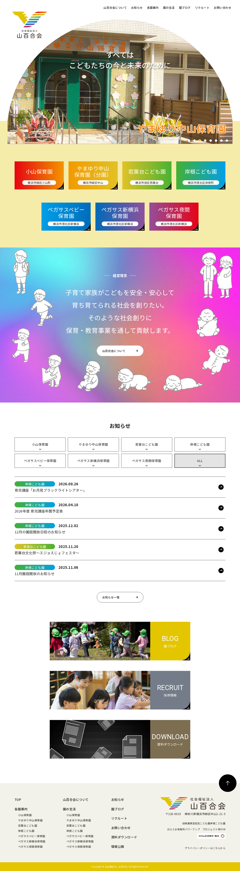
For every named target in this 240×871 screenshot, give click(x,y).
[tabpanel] (120, 80)
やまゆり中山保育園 (30, 820)
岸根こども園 (26, 831)
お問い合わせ (222, 7)
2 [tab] (194, 141)
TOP (18, 799)
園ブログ (185, 7)
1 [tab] (189, 141)
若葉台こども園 (27, 825)
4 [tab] (205, 141)
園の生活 (169, 7)
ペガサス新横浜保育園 (31, 841)
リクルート (202, 7)
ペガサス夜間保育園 (30, 846)
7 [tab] (221, 141)
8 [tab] (227, 141)
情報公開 (117, 846)
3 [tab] (200, 141)
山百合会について (115, 7)
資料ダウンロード (124, 837)
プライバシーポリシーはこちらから (205, 848)
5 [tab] (211, 141)
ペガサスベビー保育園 (31, 836)
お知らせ (137, 7)
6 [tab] (216, 141)
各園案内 (153, 7)
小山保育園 (25, 815)
